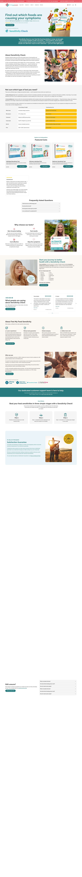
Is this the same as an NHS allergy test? (29, 203)
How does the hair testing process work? (47, 683)
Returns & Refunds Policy (35, 455)
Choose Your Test (10, 343)
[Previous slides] (31, 303)
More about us (9, 373)
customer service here (22, 688)
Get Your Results (10, 25)
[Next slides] (76, 303)
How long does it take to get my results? (29, 208)
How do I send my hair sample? (45, 686)
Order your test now (10, 690)
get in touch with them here (47, 394)
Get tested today (44, 285)
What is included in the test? (45, 681)
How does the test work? (26, 206)
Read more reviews (10, 308)
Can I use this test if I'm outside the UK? (29, 211)
